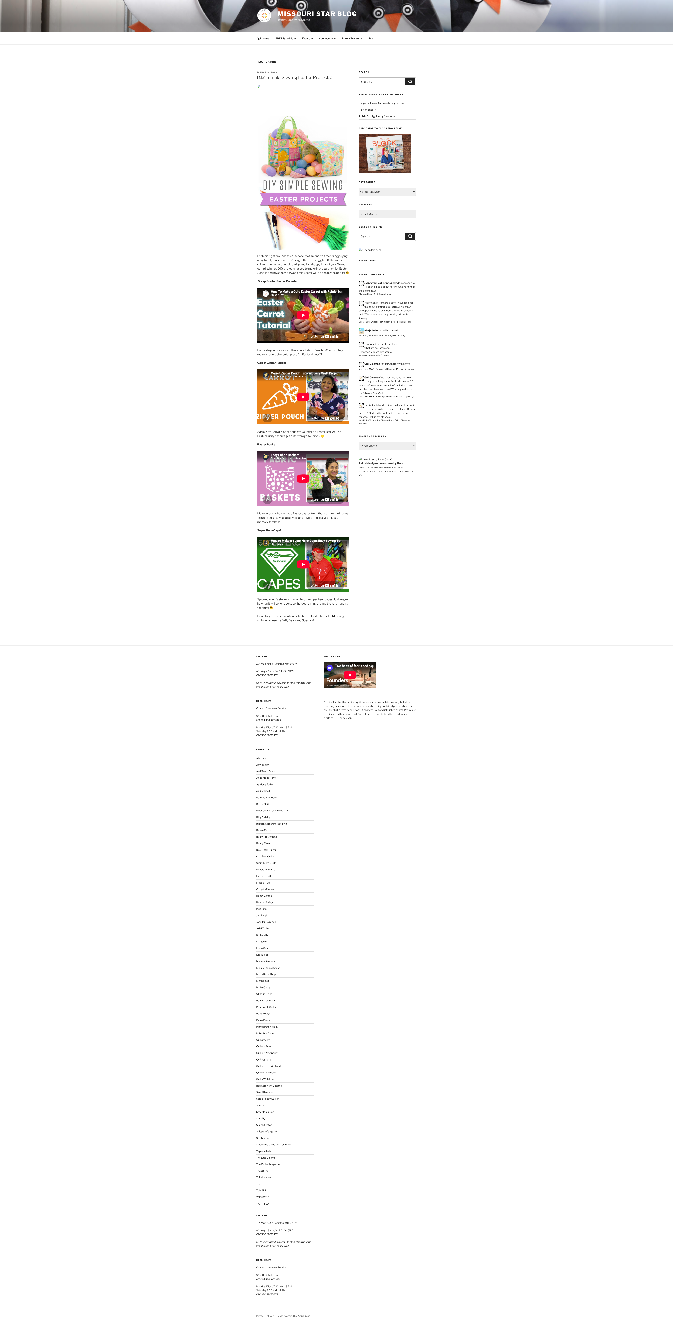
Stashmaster (263, 1138)
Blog (372, 38)
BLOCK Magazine (352, 38)
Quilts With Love (265, 1079)
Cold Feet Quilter (265, 856)
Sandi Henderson (265, 1092)
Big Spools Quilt (367, 109)
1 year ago (387, 355)
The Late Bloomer (266, 1157)
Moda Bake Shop (266, 974)
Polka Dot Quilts (265, 1033)
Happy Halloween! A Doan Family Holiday (381, 103)
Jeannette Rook (373, 282)
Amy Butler (262, 764)
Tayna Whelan (264, 1151)
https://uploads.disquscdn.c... (399, 282)
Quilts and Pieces (266, 1072)
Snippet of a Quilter (267, 1131)
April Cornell (263, 790)
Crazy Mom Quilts (266, 862)
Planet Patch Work (267, 1026)
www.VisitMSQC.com (275, 682)
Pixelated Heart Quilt (368, 294)
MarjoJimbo (371, 330)
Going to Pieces (265, 889)
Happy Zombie (264, 895)
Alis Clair (261, 758)
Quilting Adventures (267, 1052)
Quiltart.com (263, 1039)
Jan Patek (261, 915)
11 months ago (399, 335)
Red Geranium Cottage (269, 1085)
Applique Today (264, 784)
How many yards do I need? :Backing (375, 335)
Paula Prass (263, 1020)
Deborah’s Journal (266, 869)
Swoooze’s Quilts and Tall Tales (273, 1144)
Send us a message (270, 719)
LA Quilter (261, 941)
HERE (332, 616)
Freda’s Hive (263, 882)
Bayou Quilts (263, 803)
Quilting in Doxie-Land (268, 1066)
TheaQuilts (262, 1170)
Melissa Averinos (265, 961)
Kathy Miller (263, 935)
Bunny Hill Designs (266, 836)
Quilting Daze (263, 1059)
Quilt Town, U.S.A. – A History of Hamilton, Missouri (381, 369)
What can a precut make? (370, 355)
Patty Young (263, 1013)
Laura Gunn (262, 947)
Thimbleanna (263, 1177)
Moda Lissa (262, 980)
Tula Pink (261, 1190)
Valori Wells (262, 1196)
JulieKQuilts (262, 928)
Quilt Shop (263, 38)
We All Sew (262, 1203)
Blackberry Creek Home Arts (272, 810)
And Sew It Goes (265, 771)
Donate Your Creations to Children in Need (378, 322)
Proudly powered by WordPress (292, 1315)
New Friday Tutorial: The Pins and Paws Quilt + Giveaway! (384, 420)
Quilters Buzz (263, 1046)
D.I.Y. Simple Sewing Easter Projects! (294, 77)
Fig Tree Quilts (264, 875)
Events (306, 38)
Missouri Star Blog (317, 14)
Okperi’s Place (264, 993)
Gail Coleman (372, 363)
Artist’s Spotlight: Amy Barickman (377, 116)
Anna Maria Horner (266, 777)
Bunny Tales (263, 843)
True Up (260, 1183)
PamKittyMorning (266, 1000)
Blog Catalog (263, 817)
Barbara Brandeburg (267, 797)
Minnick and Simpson (268, 967)
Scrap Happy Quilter (267, 1098)
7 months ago (385, 294)
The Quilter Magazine (268, 1164)
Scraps (260, 1105)
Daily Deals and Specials (297, 620)
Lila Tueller (262, 954)
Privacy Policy (264, 1315)
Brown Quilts (263, 830)
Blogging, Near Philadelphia (271, 823)
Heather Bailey (264, 902)
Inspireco (261, 908)
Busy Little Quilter (266, 849)
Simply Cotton (264, 1124)
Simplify (260, 1118)
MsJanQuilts (263, 987)
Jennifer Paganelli (266, 921)
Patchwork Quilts (266, 1007)
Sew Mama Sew (265, 1111)
